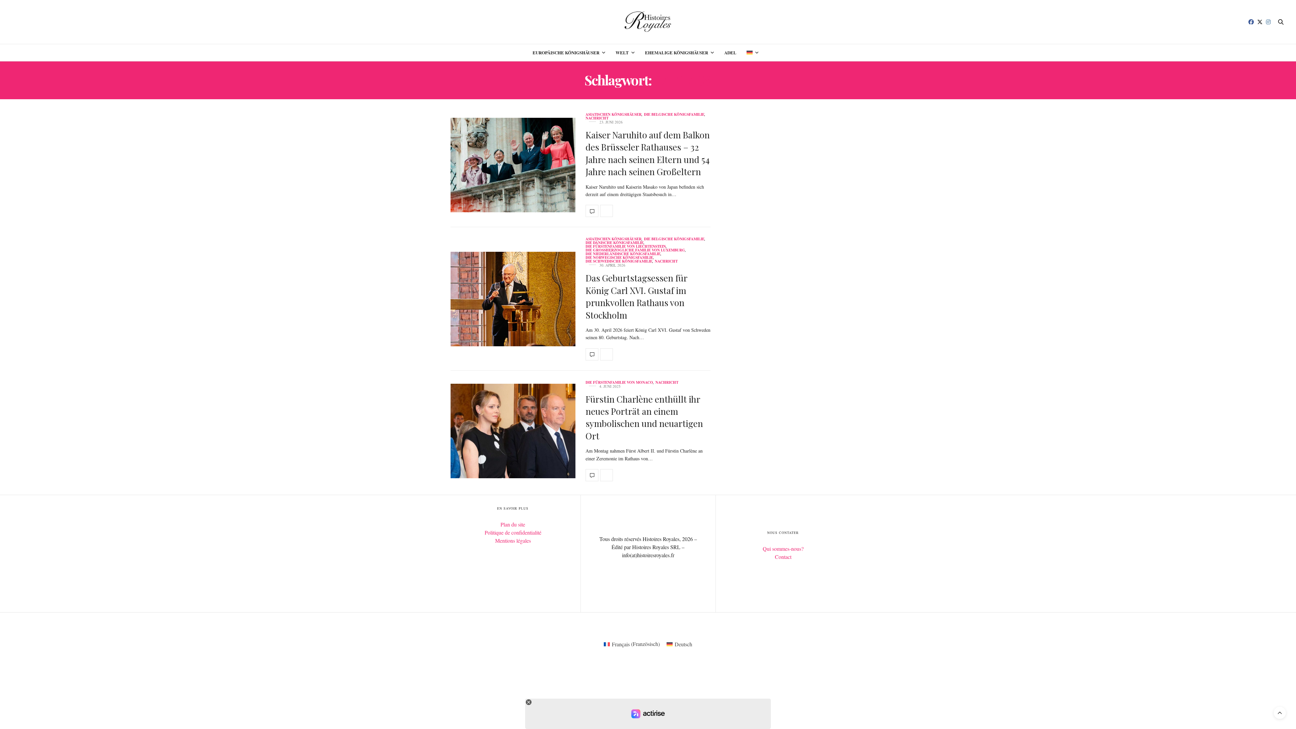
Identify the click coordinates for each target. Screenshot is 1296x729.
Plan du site (513, 524)
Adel (730, 52)
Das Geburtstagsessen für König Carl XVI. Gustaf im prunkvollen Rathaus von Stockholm (636, 296)
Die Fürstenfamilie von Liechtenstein (626, 246)
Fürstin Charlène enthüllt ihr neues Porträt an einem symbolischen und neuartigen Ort (644, 417)
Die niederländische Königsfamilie (623, 254)
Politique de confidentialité (513, 532)
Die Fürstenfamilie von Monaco (619, 382)
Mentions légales (513, 540)
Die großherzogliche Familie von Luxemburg (635, 250)
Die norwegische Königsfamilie (619, 258)
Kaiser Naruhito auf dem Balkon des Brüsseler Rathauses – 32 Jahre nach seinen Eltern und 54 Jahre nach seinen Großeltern (648, 153)
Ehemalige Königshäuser (676, 52)
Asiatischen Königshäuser (614, 114)
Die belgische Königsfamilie (674, 114)
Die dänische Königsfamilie (615, 243)
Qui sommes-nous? (783, 548)
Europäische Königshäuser (566, 52)
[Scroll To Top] (1280, 713)
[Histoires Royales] (648, 22)
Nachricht (597, 118)
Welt (622, 52)
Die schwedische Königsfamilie (619, 261)
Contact (783, 556)
